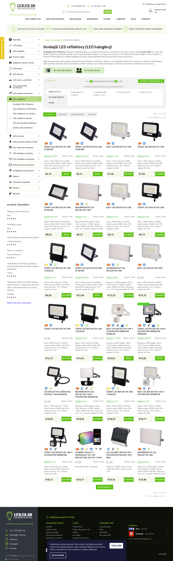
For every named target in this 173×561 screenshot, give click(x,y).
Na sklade (51, 80)
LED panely (17, 68)
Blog (133, 19)
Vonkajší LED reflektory (23, 104)
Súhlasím (116, 546)
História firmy (77, 526)
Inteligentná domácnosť (23, 170)
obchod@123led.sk (17, 534)
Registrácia (161, 4)
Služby (107, 19)
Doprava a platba (52, 532)
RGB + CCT (100, 95)
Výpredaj (16, 39)
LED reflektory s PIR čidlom (25, 108)
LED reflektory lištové (22, 118)
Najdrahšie (62, 114)
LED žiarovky (18, 136)
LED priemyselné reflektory (24, 123)
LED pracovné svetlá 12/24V (25, 141)
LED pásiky (17, 45)
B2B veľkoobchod (55, 19)
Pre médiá (76, 535)
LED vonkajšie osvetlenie (23, 159)
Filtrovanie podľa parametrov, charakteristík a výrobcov (103, 87)
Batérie (16, 187)
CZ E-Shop (163, 554)
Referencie (92, 19)
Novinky (16, 193)
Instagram (14, 543)
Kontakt (146, 19)
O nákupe (120, 19)
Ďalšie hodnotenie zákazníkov (19, 302)
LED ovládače (18, 51)
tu (96, 549)
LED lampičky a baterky (23, 153)
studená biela (123, 92)
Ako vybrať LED (33, 19)
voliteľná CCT (146, 92)
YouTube (13, 548)
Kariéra (75, 532)
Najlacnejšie (49, 114)
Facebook (13, 539)
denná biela (100, 92)
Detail (66, 174)
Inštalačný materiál (21, 182)
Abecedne (91, 114)
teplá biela (77, 92)
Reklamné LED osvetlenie (24, 164)
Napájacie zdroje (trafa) (23, 62)
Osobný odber (51, 529)
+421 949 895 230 (17, 530)
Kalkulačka (75, 19)
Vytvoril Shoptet (13, 559)
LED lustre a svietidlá (22, 80)
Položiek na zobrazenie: (151, 81)
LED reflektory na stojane (24, 113)
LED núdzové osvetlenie (23, 147)
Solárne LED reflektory (23, 127)
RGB (75, 95)
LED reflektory (19, 99)
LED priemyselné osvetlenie (20, 86)
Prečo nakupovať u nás (81, 529)
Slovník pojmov (105, 526)
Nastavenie (58, 555)
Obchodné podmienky (54, 535)
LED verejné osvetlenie (22, 93)
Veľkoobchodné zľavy (81, 538)
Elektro (16, 176)
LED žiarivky (18, 74)
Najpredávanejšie (77, 114)
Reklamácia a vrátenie (54, 538)
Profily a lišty (19, 56)
